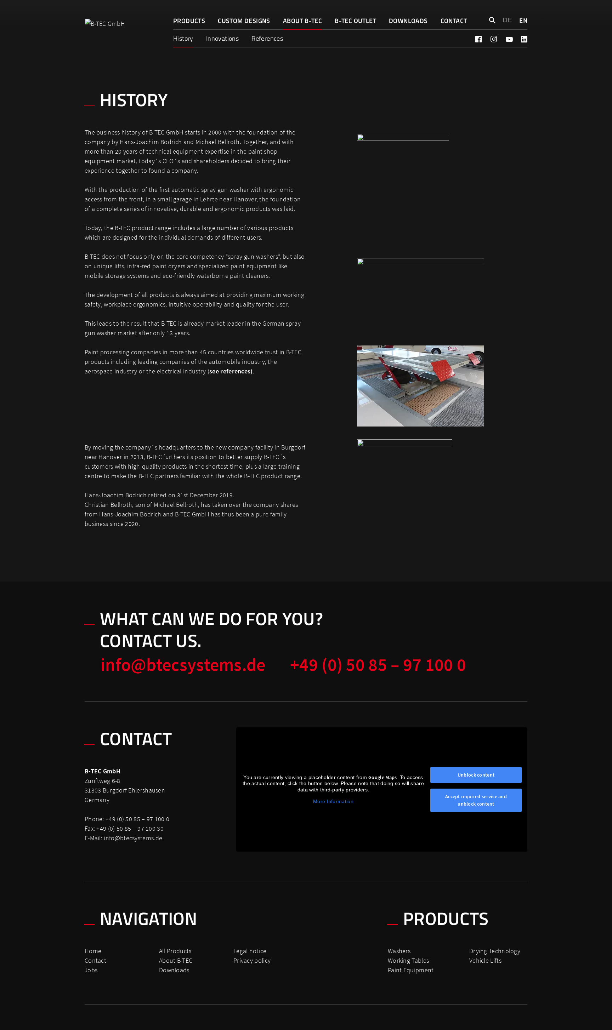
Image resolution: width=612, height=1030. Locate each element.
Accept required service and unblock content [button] (476, 800)
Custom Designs (244, 20)
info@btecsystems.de (183, 664)
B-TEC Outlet (355, 20)
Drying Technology (494, 951)
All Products (175, 951)
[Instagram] (494, 39)
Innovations (222, 38)
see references (229, 371)
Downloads (408, 20)
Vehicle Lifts (485, 960)
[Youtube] (509, 39)
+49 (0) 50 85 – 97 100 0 (378, 664)
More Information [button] (333, 801)
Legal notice (250, 951)
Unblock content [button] (476, 775)
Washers (399, 951)
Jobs (91, 970)
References (267, 38)
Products (189, 20)
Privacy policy (252, 960)
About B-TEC (302, 20)
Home (93, 951)
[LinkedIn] (524, 39)
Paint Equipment (411, 970)
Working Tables (408, 960)
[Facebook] (478, 39)
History (183, 38)
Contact (454, 20)
